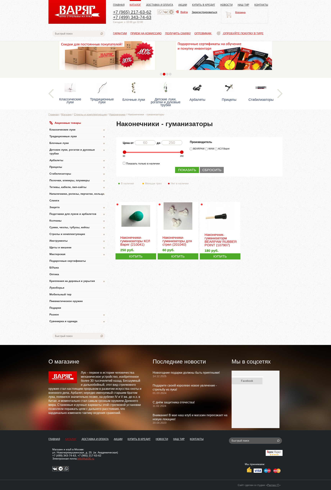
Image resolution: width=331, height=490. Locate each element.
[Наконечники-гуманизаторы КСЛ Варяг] (136, 229)
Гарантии (120, 33)
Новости (226, 4)
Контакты (261, 4)
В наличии (127, 183)
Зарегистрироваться (204, 12)
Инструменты (77, 241)
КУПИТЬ (136, 256)
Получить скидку (178, 33)
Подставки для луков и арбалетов (77, 214)
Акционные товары (68, 122)
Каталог (135, 4)
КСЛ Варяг (224, 148)
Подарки (55, 307)
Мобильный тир (60, 294)
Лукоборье (56, 287)
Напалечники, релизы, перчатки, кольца (77, 194)
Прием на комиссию (145, 33)
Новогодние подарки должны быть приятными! (186, 372)
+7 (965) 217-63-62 (132, 12)
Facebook (247, 380)
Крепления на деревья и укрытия (77, 281)
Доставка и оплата (159, 4)
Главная (119, 4)
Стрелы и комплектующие (90, 114)
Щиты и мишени (77, 248)
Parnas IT (273, 485)
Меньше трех (153, 183)
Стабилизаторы (77, 174)
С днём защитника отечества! (174, 402)
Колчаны (77, 221)
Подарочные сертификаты (67, 260)
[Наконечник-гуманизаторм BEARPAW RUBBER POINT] (220, 230)
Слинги (54, 200)
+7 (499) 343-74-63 (132, 17)
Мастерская (77, 254)
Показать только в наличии (143, 163)
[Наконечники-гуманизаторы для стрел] (178, 229)
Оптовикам (203, 33)
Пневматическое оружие (66, 301)
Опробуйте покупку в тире (242, 33)
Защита (77, 207)
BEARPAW (198, 148)
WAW (211, 148)
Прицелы (77, 167)
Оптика (54, 274)
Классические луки (77, 130)
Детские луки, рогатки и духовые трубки (77, 151)
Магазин (66, 114)
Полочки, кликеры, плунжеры (77, 180)
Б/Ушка (54, 267)
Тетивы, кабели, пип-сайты (77, 187)
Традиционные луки (77, 136)
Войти (184, 12)
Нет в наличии (180, 183)
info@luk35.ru (85, 458)
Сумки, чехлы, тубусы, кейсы (77, 227)
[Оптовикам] (107, 70)
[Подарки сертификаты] (224, 70)
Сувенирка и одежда (77, 321)
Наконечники (117, 114)
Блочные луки (77, 143)
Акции (182, 4)
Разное (77, 315)
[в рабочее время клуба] (159, 12)
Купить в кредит (203, 4)
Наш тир (243, 4)
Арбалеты (77, 160)
